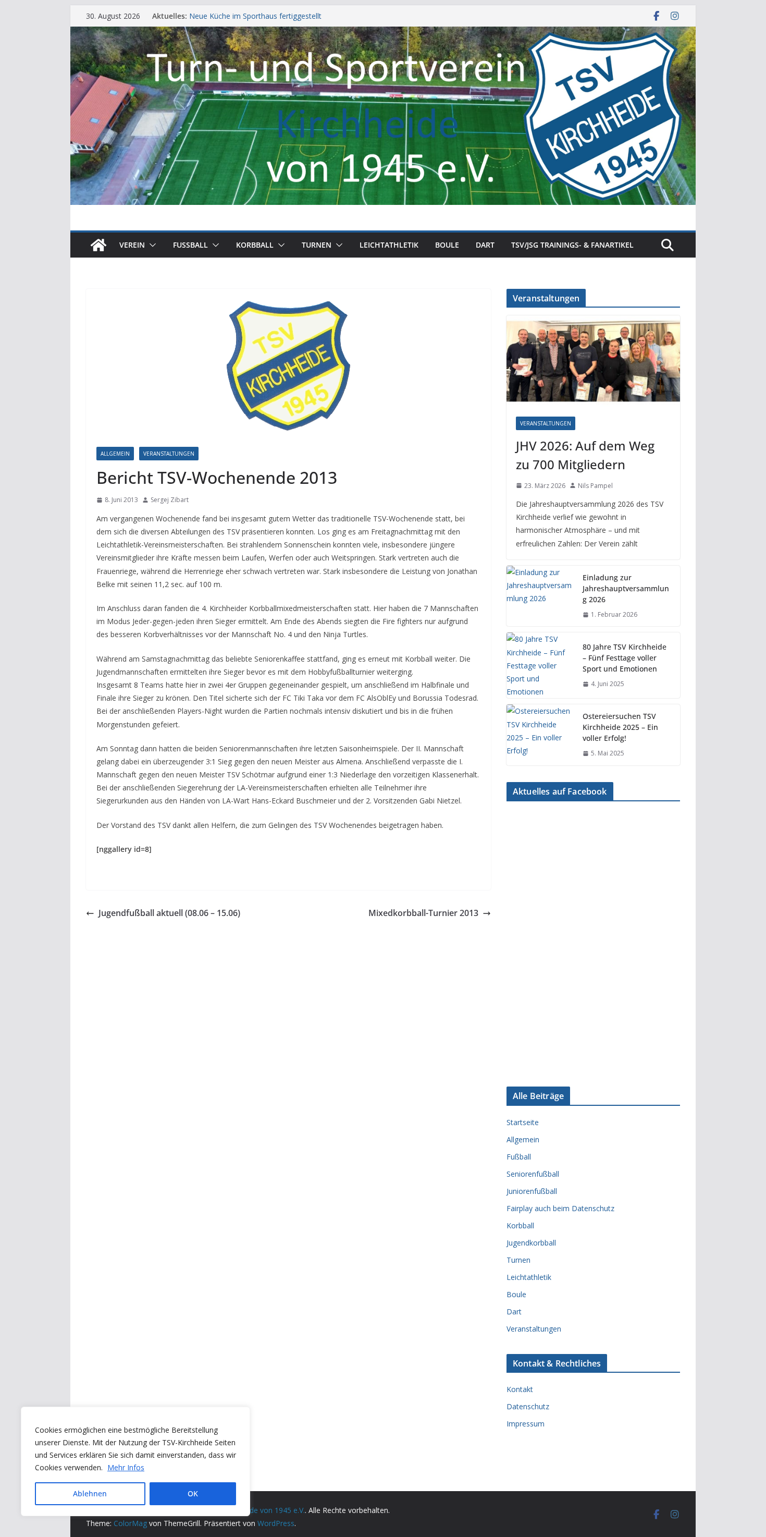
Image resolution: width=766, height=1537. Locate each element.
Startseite (522, 1122)
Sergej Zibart (170, 499)
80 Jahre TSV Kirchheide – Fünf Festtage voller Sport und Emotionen (624, 658)
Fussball (190, 245)
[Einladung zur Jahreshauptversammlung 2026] (540, 596)
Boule (447, 245)
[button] (150, 245)
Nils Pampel (595, 485)
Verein (132, 245)
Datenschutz (527, 1406)
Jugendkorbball (531, 1243)
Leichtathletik (389, 245)
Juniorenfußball (531, 1191)
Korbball (255, 245)
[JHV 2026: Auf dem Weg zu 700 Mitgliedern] (593, 361)
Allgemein (115, 453)
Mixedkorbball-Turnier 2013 (423, 913)
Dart (485, 245)
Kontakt (519, 1389)
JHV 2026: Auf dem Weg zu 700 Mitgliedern (585, 455)
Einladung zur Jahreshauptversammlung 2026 (626, 588)
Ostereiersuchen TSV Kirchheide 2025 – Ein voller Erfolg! (620, 727)
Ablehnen (90, 1493)
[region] (135, 1461)
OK (193, 1493)
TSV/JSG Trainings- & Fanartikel (572, 245)
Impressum (525, 1424)
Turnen (316, 245)
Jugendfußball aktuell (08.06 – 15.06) (169, 913)
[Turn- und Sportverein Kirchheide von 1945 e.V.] (383, 34)
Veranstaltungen (168, 453)
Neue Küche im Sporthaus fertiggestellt (255, 16)
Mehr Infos (125, 1467)
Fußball (518, 1157)
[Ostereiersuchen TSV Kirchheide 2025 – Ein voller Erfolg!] (540, 734)
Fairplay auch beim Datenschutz (560, 1208)
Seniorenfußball (532, 1174)
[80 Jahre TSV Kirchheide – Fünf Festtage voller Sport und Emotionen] (540, 665)
